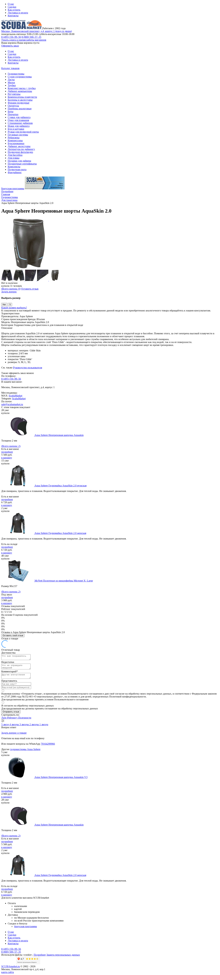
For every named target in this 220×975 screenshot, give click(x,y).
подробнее (7, 452)
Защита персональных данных (63, 954)
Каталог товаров (10, 68)
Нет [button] (4, 304)
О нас (11, 4)
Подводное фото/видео (20, 152)
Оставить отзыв (29, 288)
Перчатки (13, 114)
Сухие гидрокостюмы (20, 76)
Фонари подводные (18, 102)
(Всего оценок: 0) (10, 288)
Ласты (11, 79)
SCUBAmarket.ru (10, 966)
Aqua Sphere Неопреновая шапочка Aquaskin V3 (60, 777)
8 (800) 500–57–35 (31, 37)
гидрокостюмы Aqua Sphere (25, 749)
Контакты (13, 15)
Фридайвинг (15, 172)
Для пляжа (13, 158)
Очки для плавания (18, 120)
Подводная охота (17, 169)
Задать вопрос (9, 291)
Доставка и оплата (18, 12)
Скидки (12, 6)
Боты (10, 111)
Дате (4, 717)
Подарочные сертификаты (22, 163)
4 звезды (14, 724)
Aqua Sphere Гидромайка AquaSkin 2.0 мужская (60, 485)
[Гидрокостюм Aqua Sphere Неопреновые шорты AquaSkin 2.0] (27, 268)
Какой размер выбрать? (14, 307)
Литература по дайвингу (21, 149)
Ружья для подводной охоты (23, 131)
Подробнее (7, 191)
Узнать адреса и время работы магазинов (23, 40)
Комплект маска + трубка (22, 88)
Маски (11, 82)
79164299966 (48, 743)
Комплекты (14, 166)
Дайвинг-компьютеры (20, 91)
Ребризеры (13, 137)
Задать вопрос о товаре (14, 732)
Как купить (14, 9)
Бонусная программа (12, 188)
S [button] (10, 304)
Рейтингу (12, 717)
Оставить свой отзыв (13, 635)
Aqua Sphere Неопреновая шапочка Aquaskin (59, 435)
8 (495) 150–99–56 (11, 37)
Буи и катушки (16, 128)
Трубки (12, 85)
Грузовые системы (18, 134)
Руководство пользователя (27, 367)
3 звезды (24, 724)
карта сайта (7, 972)
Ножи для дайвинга (18, 126)
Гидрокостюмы (16, 73)
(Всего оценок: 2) (10, 446)
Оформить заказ (10, 45)
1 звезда (43, 724)
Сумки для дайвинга (19, 117)
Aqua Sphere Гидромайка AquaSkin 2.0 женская (60, 533)
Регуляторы (14, 94)
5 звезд (5, 724)
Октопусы (13, 105)
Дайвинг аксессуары (19, 146)
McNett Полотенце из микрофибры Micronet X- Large (64, 580)
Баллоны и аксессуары (20, 99)
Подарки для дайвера (19, 160)
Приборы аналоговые (20, 108)
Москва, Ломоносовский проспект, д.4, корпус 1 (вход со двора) (36, 31)
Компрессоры (15, 140)
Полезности (24, 717)
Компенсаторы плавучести (22, 97)
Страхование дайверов (20, 123)
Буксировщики (16, 143)
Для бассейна (15, 155)
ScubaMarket (15, 395)
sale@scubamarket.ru (12, 404)
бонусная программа (25, 926)
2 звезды (34, 724)
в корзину (6, 457)
